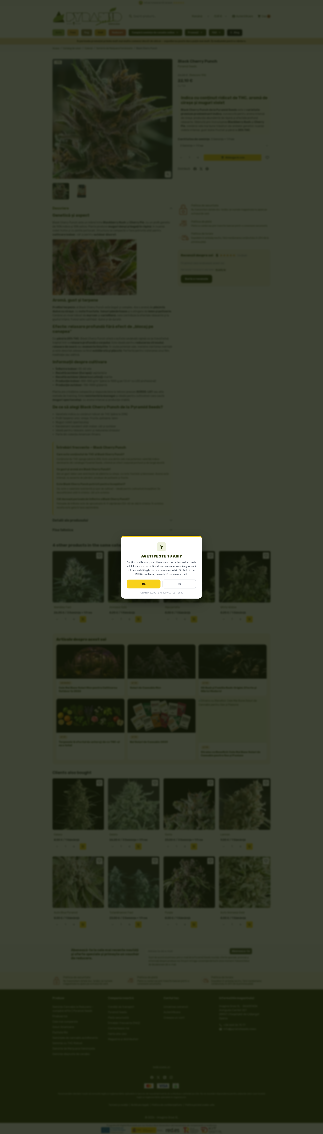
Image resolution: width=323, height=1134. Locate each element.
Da (144, 583)
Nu (179, 583)
